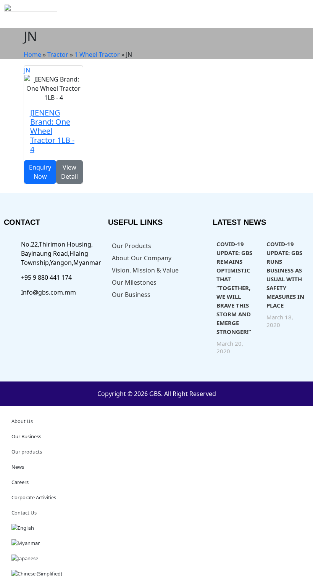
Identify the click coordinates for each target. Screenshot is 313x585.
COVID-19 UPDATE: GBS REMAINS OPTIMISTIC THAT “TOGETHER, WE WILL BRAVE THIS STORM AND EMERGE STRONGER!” (234, 287)
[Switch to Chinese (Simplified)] (156, 573)
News (17, 466)
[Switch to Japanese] (156, 558)
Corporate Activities (33, 497)
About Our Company (141, 258)
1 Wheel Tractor (97, 54)
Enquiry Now (40, 172)
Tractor (57, 54)
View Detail (69, 172)
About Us (22, 421)
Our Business (131, 294)
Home (32, 54)
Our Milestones (134, 282)
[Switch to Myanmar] (156, 543)
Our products (26, 451)
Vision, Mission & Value (145, 270)
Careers (20, 482)
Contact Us (24, 512)
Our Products (131, 246)
